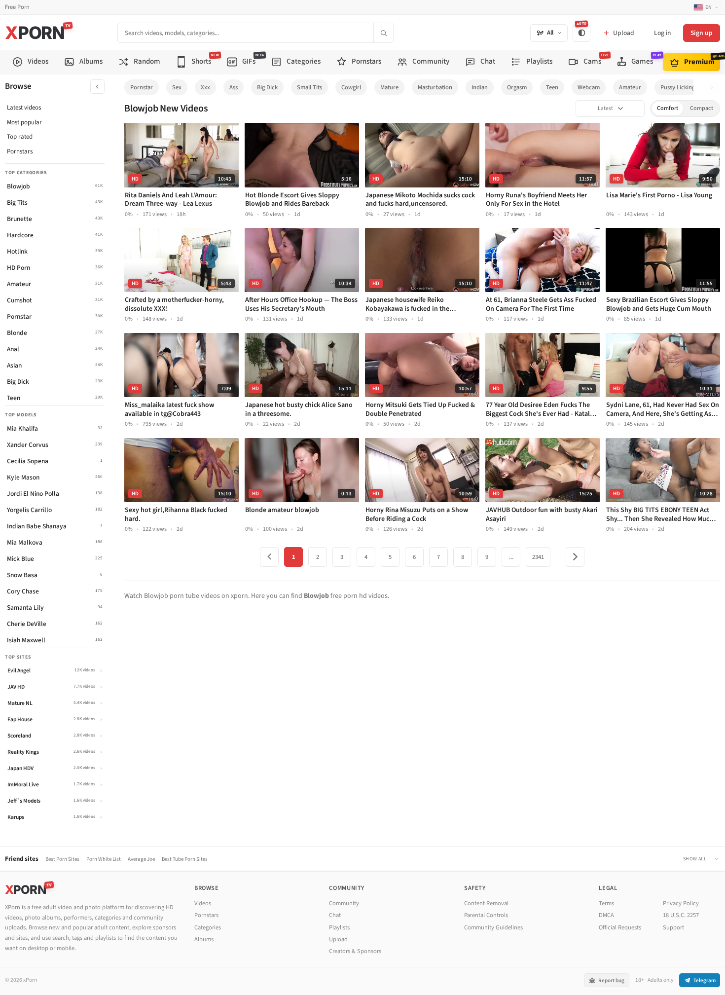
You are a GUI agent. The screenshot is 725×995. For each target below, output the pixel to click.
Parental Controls (486, 915)
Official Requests (620, 927)
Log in (662, 32)
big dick (267, 87)
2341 (538, 557)
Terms (606, 903)
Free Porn (17, 7)
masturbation (435, 87)
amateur (630, 87)
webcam (589, 87)
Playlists (339, 927)
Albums (204, 939)
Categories (207, 927)
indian (479, 87)
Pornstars (20, 151)
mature (389, 87)
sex (176, 87)
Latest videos (24, 107)
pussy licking (677, 87)
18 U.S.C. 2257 (681, 915)
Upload (338, 939)
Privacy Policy (681, 903)
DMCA (606, 915)
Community (344, 903)
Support (673, 927)
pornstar (141, 87)
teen (552, 87)
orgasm (517, 87)
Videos (202, 903)
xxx (205, 87)
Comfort (667, 108)
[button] (714, 87)
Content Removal (486, 903)
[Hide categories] (97, 86)
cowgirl (351, 87)
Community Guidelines (493, 927)
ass (233, 87)
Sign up (701, 32)
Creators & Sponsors (355, 951)
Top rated (20, 136)
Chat (335, 915)
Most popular (24, 122)
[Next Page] (575, 557)
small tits (309, 87)
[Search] (383, 32)
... (511, 557)
